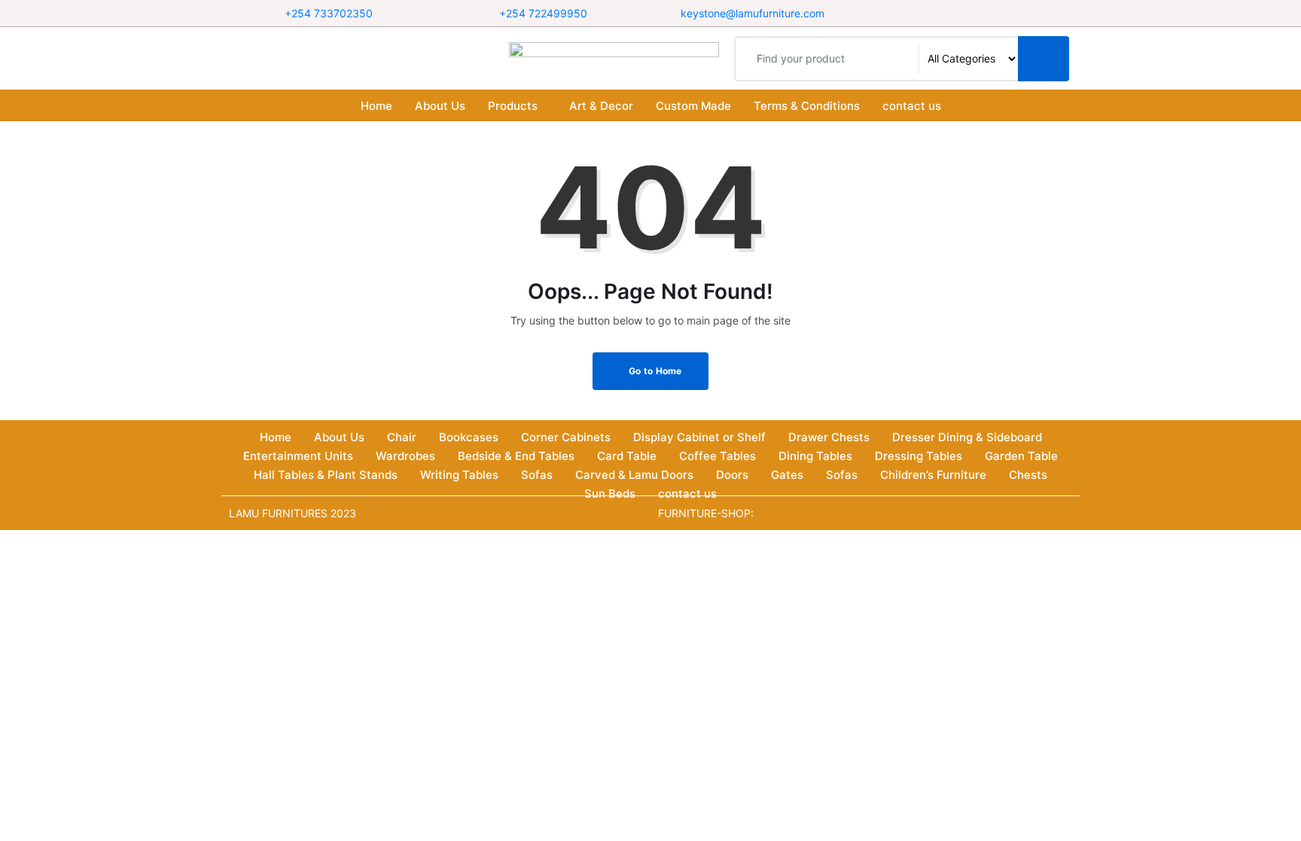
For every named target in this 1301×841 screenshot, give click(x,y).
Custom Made (693, 106)
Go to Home (654, 370)
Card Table (627, 456)
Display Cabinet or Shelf (699, 437)
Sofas (537, 475)
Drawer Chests (829, 437)
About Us (440, 106)
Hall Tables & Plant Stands (326, 475)
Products (513, 106)
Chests (1028, 475)
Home (376, 106)
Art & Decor (601, 106)
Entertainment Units (298, 456)
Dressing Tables (918, 456)
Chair (401, 437)
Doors (732, 475)
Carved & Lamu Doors (634, 475)
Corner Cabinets (566, 437)
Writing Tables (459, 475)
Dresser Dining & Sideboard (967, 437)
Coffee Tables (717, 456)
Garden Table (1021, 456)
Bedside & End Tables (516, 456)
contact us (911, 106)
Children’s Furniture (933, 475)
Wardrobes (405, 456)
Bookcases (468, 437)
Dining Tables (815, 456)
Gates (787, 475)
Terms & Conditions (807, 106)
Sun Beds (609, 493)
